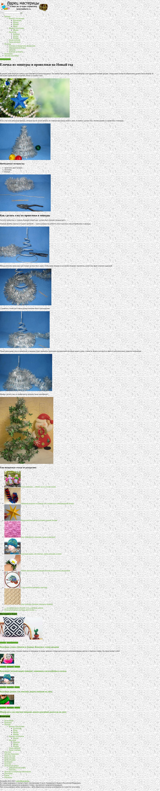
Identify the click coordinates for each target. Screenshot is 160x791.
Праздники (8, 773)
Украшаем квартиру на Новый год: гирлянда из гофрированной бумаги (47, 503)
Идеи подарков (10, 760)
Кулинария (8, 53)
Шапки (15, 22)
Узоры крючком (14, 42)
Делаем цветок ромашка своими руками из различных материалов (45, 570)
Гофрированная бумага (17, 48)
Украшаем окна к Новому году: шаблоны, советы (23, 608)
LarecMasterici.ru (22, 781)
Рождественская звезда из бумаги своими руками (39, 520)
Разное (6, 775)
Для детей (12, 32)
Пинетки (16, 34)
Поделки (7, 44)
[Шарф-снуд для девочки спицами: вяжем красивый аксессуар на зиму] (7, 704)
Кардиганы (17, 20)
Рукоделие (8, 777)
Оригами (12, 50)
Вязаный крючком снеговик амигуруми (20, 610)
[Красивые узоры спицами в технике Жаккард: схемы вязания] (21, 639)
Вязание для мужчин (16, 28)
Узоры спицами (14, 40)
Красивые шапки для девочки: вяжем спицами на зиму (41, 554)
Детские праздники (11, 55)
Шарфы (16, 24)
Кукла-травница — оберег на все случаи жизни (38, 487)
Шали (15, 26)
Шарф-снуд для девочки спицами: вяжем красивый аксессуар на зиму (33, 712)
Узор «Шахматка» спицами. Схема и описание (38, 537)
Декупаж (7, 752)
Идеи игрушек (5, 59)
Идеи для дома (9, 756)
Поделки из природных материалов (22, 46)
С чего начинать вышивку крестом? (34, 587)
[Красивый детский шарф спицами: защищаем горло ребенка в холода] (7, 663)
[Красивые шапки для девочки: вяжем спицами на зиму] (7, 683)
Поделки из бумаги (16, 52)
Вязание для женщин (16, 18)
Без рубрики (8, 720)
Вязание (7, 16)
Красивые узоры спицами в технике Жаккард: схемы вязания (29, 647)
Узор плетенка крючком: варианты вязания (37, 604)
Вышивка (8, 722)
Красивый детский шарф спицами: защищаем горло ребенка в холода (33, 671)
